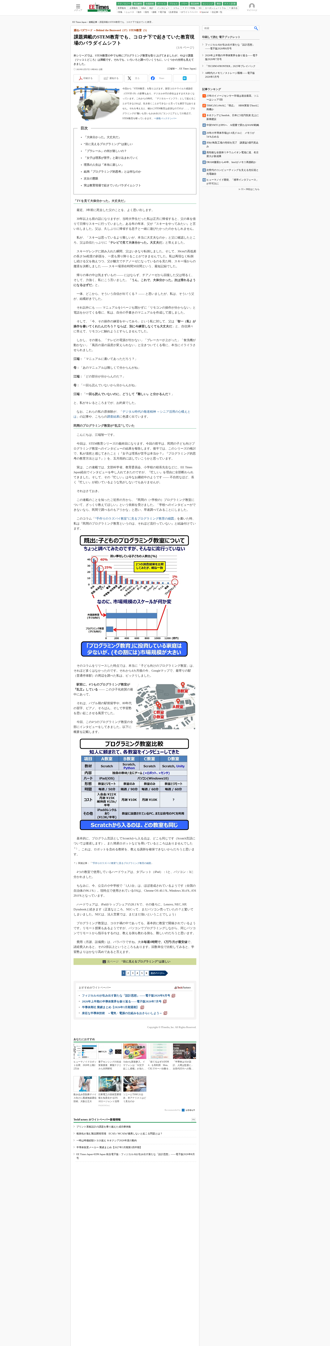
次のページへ (157, 973)
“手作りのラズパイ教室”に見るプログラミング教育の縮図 (134, 518)
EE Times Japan (79, 22)
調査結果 (113, 416)
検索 (256, 28)
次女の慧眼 (91, 178)
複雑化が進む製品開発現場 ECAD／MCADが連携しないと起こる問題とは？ (119, 1133)
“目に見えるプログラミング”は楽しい (108, 144)
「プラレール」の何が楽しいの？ (105, 150)
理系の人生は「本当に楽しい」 (104, 164)
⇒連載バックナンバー (165, 118)
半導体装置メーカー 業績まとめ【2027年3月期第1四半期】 (109, 1147)
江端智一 (172, 68)
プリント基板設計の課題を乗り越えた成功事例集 (103, 1126)
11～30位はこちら (250, 189)
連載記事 (93, 22)
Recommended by (173, 1110)
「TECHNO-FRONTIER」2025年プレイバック (230, 66)
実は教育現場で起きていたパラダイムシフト (112, 185)
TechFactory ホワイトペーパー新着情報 (97, 1119)
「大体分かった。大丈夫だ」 (102, 137)
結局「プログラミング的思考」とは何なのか (112, 171)
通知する (114, 78)
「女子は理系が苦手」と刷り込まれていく (111, 157)
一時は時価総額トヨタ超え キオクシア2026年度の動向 (106, 1140)
